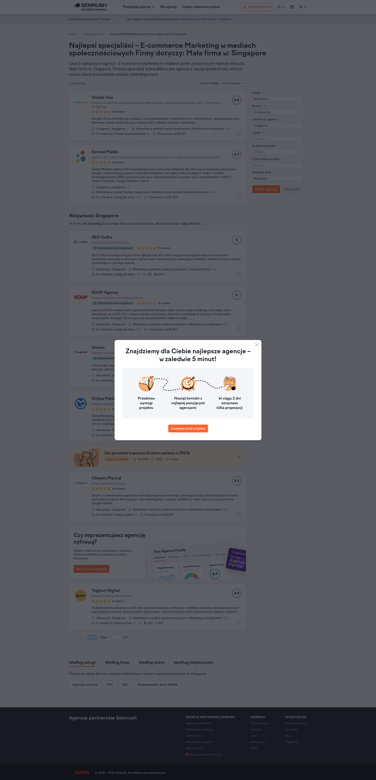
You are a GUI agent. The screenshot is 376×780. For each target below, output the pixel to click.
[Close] (256, 344)
